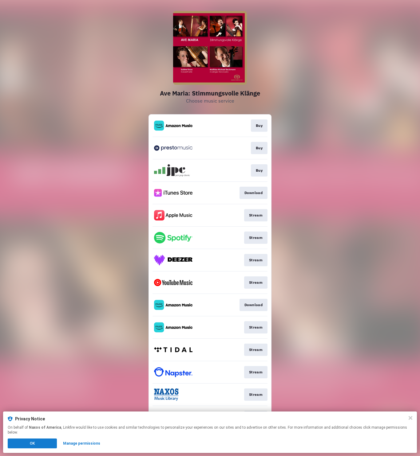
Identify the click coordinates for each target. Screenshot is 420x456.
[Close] (410, 418)
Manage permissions (81, 443)
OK (32, 443)
